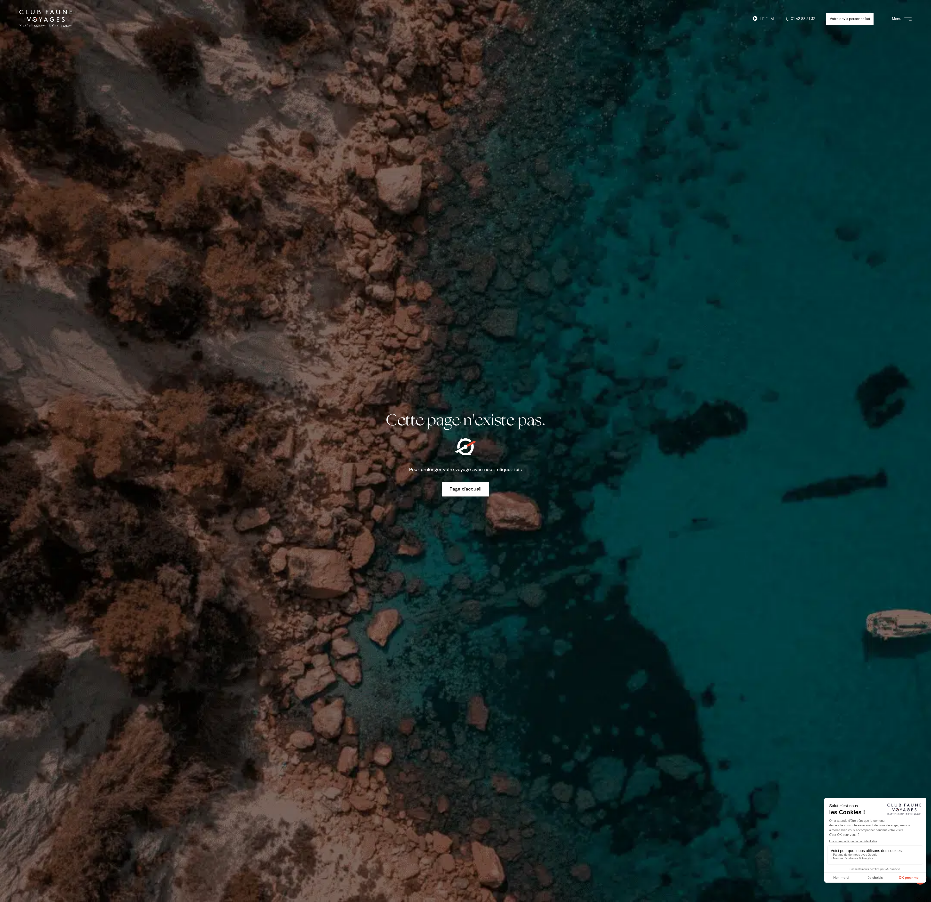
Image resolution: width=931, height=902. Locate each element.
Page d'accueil (465, 489)
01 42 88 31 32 (803, 19)
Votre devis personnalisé (850, 19)
